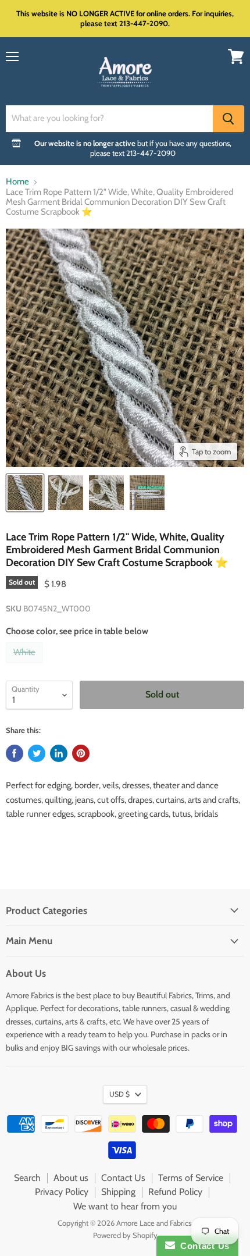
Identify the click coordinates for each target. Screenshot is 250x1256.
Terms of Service (190, 1177)
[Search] (228, 118)
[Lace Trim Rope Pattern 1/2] (25, 492)
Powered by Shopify (125, 1235)
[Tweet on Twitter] (36, 753)
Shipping (118, 1191)
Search (27, 1177)
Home (17, 182)
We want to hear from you (125, 1206)
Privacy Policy (61, 1191)
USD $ (119, 1094)
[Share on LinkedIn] (58, 753)
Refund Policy (175, 1191)
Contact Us (123, 1177)
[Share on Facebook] (14, 753)
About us (70, 1177)
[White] (26, 666)
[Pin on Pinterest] (81, 753)
